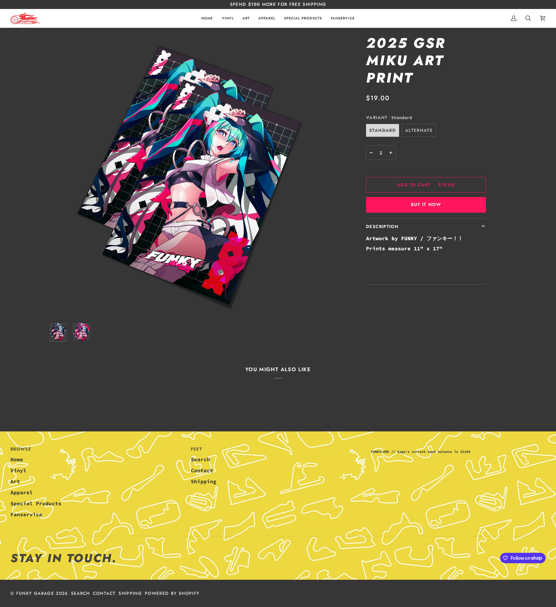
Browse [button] (20, 449)
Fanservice (26, 514)
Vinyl (18, 470)
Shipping (203, 481)
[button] (227, 18)
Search (200, 459)
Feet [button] (196, 449)
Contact (202, 470)
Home (16, 459)
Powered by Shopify (172, 593)
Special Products (35, 503)
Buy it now (426, 204)
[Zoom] (192, 177)
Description (382, 226)
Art (15, 481)
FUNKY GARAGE (35, 593)
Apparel (21, 492)
